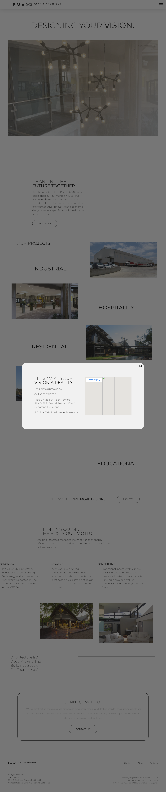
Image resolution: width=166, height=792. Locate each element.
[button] (140, 366)
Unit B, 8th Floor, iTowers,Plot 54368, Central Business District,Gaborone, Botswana (55, 403)
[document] (83, 396)
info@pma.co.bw (52, 388)
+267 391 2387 (48, 394)
